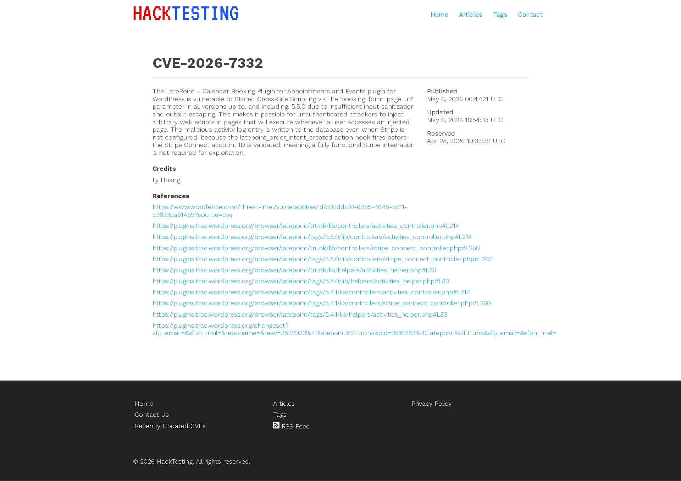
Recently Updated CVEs (170, 426)
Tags (500, 14)
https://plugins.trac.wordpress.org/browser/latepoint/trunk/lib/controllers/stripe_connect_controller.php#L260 (316, 248)
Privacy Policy (431, 403)
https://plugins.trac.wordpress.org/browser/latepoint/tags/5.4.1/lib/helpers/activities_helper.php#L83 (300, 314)
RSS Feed (294, 426)
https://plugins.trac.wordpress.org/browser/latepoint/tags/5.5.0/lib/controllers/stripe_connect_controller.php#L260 (323, 259)
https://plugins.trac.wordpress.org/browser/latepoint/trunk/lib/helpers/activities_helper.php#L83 (294, 270)
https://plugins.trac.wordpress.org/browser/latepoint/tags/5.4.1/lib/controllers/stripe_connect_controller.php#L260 (322, 303)
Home (439, 14)
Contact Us (152, 414)
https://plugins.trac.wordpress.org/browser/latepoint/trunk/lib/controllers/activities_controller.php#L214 (306, 225)
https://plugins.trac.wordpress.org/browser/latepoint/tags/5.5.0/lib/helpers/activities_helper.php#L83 (301, 281)
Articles (470, 14)
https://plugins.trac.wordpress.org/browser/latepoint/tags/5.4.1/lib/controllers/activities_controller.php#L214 (311, 292)
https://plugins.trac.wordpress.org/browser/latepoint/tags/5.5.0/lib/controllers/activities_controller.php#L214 (312, 236)
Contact (530, 14)
